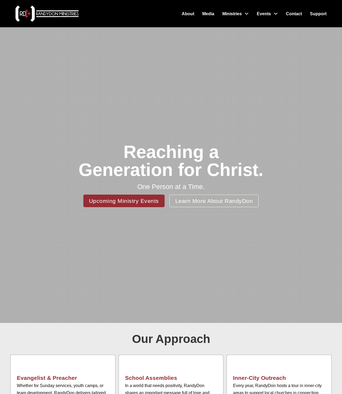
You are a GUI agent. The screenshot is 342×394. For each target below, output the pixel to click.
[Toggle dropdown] (246, 13)
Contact (294, 13)
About (188, 13)
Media (208, 13)
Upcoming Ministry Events (124, 201)
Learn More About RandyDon (214, 201)
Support (318, 13)
